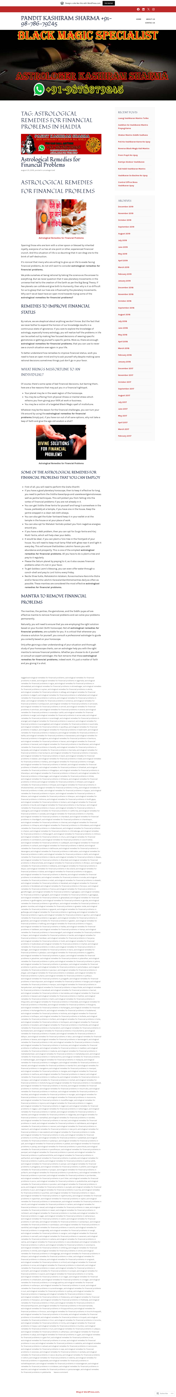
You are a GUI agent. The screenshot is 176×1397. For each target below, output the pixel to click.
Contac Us (150, 23)
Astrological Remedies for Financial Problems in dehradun (54, 851)
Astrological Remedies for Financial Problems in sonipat (53, 1271)
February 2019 (125, 274)
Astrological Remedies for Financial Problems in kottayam (45, 1022)
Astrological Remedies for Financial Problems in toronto (78, 1320)
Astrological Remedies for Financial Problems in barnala (52, 750)
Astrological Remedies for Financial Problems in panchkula (62, 1146)
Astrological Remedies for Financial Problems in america (49, 701)
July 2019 (122, 240)
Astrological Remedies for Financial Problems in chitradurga (55, 831)
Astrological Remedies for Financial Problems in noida (72, 1132)
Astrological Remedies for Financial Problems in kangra (67, 981)
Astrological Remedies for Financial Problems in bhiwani (60, 782)
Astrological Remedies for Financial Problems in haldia (43, 927)
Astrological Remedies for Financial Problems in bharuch (54, 773)
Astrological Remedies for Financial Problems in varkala (63, 1352)
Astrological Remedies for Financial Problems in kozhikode (64, 1025)
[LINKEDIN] (143, 9)
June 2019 (123, 247)
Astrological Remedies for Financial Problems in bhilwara (44, 779)
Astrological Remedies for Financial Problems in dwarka (44, 874)
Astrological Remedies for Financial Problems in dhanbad (44, 860)
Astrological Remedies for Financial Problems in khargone (72, 1005)
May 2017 (122, 415)
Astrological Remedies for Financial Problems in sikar (51, 1256)
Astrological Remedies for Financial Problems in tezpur (69, 1294)
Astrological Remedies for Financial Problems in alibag (43, 692)
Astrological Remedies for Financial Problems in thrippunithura (47, 1308)
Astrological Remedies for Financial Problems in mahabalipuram (62, 1054)
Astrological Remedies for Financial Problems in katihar (61, 996)
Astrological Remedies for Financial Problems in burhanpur (61, 805)
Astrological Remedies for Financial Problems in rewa (67, 1207)
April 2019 (123, 260)
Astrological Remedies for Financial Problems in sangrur (44, 1233)
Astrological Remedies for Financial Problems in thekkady (64, 1300)
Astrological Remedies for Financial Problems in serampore (70, 1245)
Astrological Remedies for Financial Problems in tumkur (61, 1326)
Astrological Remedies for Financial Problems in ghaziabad (45, 898)
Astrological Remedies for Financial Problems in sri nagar (44, 1277)
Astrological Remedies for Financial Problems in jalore (77, 961)
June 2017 (123, 409)
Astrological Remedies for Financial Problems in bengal (71, 762)
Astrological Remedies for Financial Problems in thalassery (45, 1297)
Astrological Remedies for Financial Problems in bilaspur (51, 796)
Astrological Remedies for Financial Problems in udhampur (45, 1332)
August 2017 (124, 395)
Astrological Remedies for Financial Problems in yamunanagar (54, 1369)
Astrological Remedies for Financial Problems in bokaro (44, 802)
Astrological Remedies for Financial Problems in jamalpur (44, 964)
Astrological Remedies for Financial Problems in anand (62, 710)
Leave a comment (61, 1372)
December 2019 (125, 206)
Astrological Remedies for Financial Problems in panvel (51, 1152)
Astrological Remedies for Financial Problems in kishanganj (45, 1008)
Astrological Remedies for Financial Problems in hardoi (51, 935)
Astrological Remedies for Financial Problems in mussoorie (71, 1097)
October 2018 (124, 301)
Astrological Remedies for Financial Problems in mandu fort (52, 1065)
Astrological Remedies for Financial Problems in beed (60, 759)
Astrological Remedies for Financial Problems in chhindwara (64, 825)
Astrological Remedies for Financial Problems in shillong (44, 1248)
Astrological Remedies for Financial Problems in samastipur (64, 1222)
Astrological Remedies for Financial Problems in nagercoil (45, 1106)
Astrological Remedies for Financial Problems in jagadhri (70, 952)
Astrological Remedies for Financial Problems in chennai (44, 822)
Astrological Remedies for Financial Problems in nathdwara (61, 1123)
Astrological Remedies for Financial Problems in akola (70, 689)
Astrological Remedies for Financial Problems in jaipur (43, 955)
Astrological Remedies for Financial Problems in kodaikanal (71, 1010)
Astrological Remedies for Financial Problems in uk (72, 1337)
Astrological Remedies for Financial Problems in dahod (61, 845)
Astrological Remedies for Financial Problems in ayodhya (44, 727)
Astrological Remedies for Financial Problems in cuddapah (45, 843)
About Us (150, 19)
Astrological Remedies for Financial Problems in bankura (72, 738)
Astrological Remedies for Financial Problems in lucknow (44, 1045)
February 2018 (125, 355)
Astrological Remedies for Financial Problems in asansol (51, 721)
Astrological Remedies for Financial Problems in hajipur (69, 924)
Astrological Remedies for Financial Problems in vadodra (58, 1343)
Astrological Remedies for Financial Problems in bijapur (67, 790)
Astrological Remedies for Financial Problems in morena (44, 1086)
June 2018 (123, 328)
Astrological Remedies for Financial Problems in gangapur (57, 892)
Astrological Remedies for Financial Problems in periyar (44, 1164)
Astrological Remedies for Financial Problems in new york (53, 1129)
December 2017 (125, 368)
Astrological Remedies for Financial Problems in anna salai (61, 715)
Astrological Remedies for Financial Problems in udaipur (77, 1329)
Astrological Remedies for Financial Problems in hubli (43, 941)
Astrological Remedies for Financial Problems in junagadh (45, 979)
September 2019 (126, 227)
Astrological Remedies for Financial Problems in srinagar (65, 1280)
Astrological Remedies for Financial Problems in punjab (49, 1187)
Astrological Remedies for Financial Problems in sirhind (44, 1262)
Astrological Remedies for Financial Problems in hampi (62, 929)
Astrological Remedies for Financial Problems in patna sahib (70, 1161)
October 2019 (124, 220)
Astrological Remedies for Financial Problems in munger (52, 1094)
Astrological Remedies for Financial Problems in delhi (66, 854)
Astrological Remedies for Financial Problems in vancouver (72, 1346)
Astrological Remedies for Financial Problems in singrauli (70, 1259)
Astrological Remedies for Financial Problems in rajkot (63, 1199)
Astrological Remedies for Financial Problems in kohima (44, 1013)
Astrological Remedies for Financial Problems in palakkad (62, 1138)
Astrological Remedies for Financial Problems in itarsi (51, 950)
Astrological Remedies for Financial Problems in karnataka (45, 993)
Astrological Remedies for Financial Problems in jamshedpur (63, 967)
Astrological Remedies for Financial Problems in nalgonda (52, 1115)
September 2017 (126, 388)
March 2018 (123, 348)
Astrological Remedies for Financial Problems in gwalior (52, 921)
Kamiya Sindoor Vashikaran (131, 162)
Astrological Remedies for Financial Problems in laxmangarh (63, 1039)
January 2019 (124, 281)
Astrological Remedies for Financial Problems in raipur (72, 1193)
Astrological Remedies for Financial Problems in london (76, 1042)
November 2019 (125, 213)
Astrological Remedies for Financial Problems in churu (43, 837)
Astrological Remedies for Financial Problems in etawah (78, 880)
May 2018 (122, 334)
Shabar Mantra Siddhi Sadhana (133, 135)
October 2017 (124, 382)
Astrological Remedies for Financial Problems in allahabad (62, 695)
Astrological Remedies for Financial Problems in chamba (69, 814)
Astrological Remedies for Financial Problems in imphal (64, 944)
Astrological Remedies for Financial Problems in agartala (60, 681)
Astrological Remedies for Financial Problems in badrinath (63, 730)
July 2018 (122, 321)
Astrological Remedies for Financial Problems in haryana (71, 938)
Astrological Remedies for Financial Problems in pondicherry (54, 1172)
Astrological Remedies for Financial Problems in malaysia (59, 1060)
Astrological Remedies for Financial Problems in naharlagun (63, 1109)
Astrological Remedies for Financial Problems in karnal (73, 990)
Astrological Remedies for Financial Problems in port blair (45, 1178)
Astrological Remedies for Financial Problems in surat (63, 1285)
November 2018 (125, 294)
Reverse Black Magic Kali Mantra (133, 148)
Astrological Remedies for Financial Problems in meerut (63, 1074)
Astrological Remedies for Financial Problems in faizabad (44, 883)
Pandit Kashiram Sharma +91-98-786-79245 (66, 21)
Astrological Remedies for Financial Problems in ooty (42, 1135)
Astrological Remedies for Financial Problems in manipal (72, 1068)
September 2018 (126, 308)
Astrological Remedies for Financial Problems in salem (43, 1219)
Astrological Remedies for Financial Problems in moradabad (76, 1083)
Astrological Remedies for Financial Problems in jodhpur (68, 976)
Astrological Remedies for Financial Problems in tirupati (64, 1317)
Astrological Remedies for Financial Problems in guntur (67, 915)
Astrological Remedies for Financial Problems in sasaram (63, 1236)
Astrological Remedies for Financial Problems (50, 162)
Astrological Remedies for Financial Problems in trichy (43, 1323)
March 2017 (123, 429)
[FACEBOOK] (138, 9)
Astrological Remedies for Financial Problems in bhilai (71, 776)
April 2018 (123, 341)
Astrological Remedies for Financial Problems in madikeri (63, 1048)
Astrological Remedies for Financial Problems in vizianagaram (61, 1363)
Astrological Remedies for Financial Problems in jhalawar (50, 973)
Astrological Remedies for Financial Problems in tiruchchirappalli (74, 1311)
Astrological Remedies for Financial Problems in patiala (54, 1158)
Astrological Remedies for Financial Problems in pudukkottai (62, 1181)
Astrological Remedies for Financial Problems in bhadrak (62, 767)
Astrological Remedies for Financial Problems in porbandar (71, 1175)
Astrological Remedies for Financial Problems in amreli (43, 707)
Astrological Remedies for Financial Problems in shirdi (60, 1251)
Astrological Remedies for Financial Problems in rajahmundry (46, 1196)
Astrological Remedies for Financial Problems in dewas (78, 857)
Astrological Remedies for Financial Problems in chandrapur (67, 819)
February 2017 (124, 436)
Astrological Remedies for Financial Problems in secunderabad (53, 1242)
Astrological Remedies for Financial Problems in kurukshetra (59, 1031)
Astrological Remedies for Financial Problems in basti (43, 756)
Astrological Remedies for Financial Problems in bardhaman (64, 744)
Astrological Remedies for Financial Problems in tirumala (44, 1314)
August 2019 (124, 233)
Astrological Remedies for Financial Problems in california (54, 811)
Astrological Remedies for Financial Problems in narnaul (44, 1120)
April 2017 (123, 422)
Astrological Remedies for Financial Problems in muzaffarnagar (47, 1100)
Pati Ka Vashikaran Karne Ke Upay (134, 141)
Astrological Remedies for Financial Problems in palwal (47, 1144)
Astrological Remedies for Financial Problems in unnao (43, 1340)
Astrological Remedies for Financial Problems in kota (78, 1019)
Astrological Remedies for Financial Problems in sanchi (52, 1227)
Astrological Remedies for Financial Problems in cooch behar (67, 840)
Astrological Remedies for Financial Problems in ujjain (59, 1335)
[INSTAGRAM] (153, 9)
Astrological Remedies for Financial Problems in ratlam (50, 1204)
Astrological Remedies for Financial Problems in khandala (54, 1002)
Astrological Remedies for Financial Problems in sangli (72, 1230)
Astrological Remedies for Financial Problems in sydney (50, 1291)
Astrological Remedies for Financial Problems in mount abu (64, 1089)
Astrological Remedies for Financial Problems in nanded (72, 1118)
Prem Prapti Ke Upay (128, 155)
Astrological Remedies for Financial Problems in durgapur (68, 871)
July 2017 (122, 402)
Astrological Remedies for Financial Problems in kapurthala (57, 987)
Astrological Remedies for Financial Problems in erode (63, 877)
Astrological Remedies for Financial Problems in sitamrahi (61, 1265)
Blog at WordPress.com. (88, 1392)
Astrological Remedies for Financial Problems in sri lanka (69, 1274)
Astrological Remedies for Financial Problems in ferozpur (63, 886)
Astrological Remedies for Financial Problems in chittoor (77, 834)
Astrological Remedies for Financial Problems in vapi (42, 1349)
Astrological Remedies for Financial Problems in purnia (58, 1190)
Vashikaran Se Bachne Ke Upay (133, 175)
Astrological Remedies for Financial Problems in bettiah (44, 764)
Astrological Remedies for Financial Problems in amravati (73, 704)
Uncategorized (49, 170)
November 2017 (125, 375)
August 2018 (124, 314)
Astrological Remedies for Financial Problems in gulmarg (52, 912)
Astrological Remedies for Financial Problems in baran (43, 741)
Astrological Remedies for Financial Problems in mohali (52, 1080)
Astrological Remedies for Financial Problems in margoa (44, 1071)
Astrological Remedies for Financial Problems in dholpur (67, 863)
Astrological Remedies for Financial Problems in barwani (74, 753)
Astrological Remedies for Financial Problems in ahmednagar (57, 686)
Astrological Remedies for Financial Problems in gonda (65, 900)
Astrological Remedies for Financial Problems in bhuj (56, 788)
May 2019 (122, 254)
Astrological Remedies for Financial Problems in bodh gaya (71, 799)
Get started (109, 3)
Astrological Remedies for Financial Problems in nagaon (69, 1103)
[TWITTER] (148, 9)
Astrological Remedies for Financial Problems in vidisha (52, 1358)
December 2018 (125, 287)
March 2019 (123, 267)
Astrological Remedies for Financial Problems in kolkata (63, 1016)
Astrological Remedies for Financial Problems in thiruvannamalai (66, 1306)
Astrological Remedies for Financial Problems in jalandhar (64, 958)
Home (138, 19)
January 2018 (124, 361)
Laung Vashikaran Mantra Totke (133, 118)
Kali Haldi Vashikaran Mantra (131, 169)
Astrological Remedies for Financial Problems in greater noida (60, 906)
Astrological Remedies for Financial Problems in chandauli (45, 817)
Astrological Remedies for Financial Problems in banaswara (51, 735)
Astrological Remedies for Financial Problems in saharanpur (70, 1216)
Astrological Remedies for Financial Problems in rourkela (53, 1213)
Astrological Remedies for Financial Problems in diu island (51, 869)
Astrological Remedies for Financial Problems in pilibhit (63, 1167)
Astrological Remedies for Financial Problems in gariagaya (74, 895)
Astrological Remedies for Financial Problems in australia (74, 724)
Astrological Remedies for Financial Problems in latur (50, 1037)
